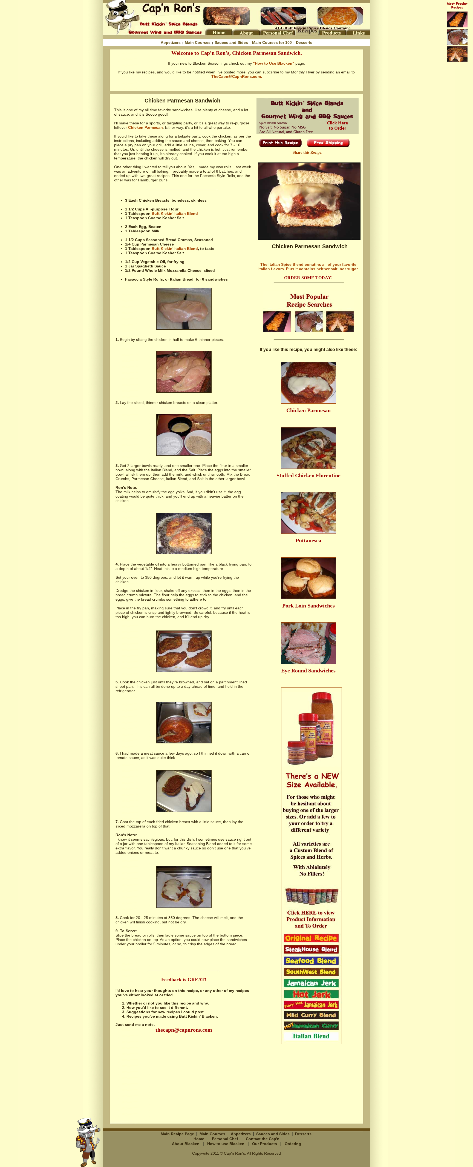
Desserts (304, 42)
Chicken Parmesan (145, 127)
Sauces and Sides (231, 42)
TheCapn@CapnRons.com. (236, 76)
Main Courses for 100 (272, 42)
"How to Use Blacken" (273, 63)
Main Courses (197, 42)
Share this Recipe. (308, 152)
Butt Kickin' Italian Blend (175, 213)
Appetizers (171, 42)
